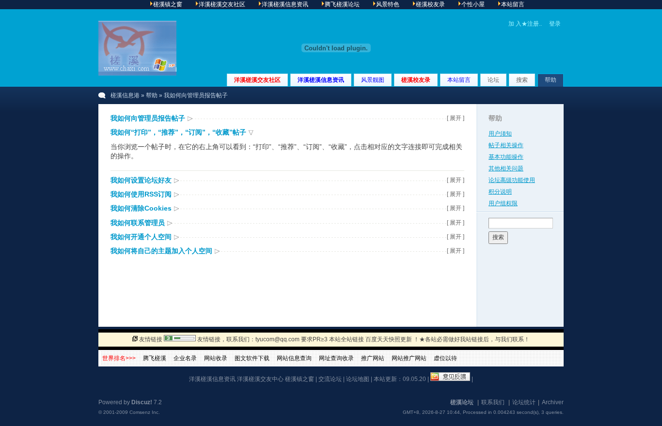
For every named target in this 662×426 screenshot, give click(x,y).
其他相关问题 (506, 168)
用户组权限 (503, 203)
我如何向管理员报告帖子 (147, 118)
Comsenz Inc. (144, 412)
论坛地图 (357, 379)
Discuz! (141, 402)
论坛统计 (524, 402)
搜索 (522, 79)
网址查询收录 (336, 358)
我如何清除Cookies (141, 208)
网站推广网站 (409, 358)
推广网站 (372, 358)
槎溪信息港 (125, 95)
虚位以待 (445, 358)
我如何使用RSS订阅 (141, 194)
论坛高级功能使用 (512, 180)
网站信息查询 (294, 358)
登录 (555, 23)
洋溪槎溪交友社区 (257, 79)
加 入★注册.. (525, 23)
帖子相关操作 (506, 145)
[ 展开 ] (455, 118)
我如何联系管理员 (137, 223)
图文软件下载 (252, 358)
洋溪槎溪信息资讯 (321, 79)
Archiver (553, 402)
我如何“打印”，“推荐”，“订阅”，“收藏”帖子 (178, 132)
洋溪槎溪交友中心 (260, 379)
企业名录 (185, 358)
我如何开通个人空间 (141, 237)
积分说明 (500, 191)
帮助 (550, 79)
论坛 (493, 79)
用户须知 (500, 133)
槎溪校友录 (415, 79)
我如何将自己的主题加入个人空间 (161, 251)
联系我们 (492, 402)
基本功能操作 (506, 156)
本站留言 (459, 79)
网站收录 (215, 358)
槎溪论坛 (461, 402)
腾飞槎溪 (154, 358)
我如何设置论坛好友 (141, 180)
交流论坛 (330, 379)
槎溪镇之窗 (299, 379)
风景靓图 (372, 79)
